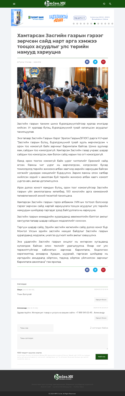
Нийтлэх (101, 357)
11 (109, 23)
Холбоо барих (79, 387)
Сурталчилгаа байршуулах (62, 387)
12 (112, 23)
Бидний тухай (46, 387)
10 (105, 23)
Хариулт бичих (101, 300)
